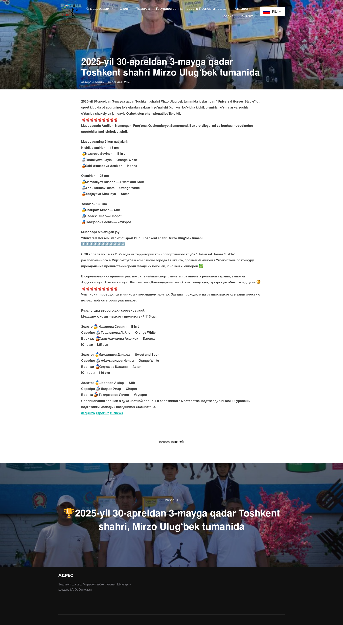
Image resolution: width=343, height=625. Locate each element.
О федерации (97, 9)
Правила (143, 9)
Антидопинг (245, 9)
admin (99, 82)
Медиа (227, 16)
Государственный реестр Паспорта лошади (192, 9)
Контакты (247, 16)
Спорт (124, 9)
